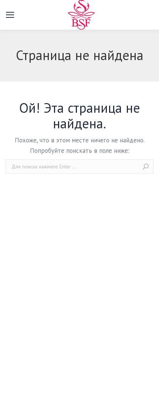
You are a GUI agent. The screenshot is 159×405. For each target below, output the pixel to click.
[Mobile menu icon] (10, 14)
